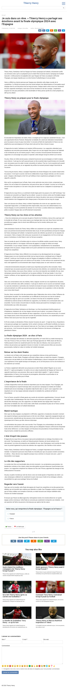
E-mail (25, 639)
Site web (46, 639)
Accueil (3, 15)
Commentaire (6, 646)
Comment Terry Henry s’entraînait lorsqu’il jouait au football (49, 596)
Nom (4, 639)
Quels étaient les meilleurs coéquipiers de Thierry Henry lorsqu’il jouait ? (14, 569)
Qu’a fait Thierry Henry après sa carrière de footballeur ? (15, 596)
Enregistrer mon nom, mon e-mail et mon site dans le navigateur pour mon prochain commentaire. (32, 669)
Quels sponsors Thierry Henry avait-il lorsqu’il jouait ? (50, 568)
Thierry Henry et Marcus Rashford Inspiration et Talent (49, 621)
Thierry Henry (30, 3)
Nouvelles (25, 28)
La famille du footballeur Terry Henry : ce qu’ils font (14, 621)
